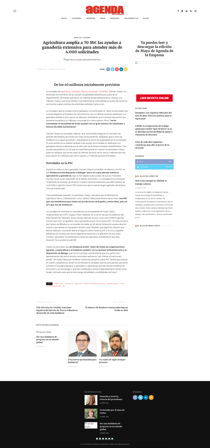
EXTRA (146, 18)
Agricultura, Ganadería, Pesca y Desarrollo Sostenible (84, 91)
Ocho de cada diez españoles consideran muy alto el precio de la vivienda (152, 145)
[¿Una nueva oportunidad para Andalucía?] (82, 343)
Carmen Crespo (112, 283)
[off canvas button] (14, 11)
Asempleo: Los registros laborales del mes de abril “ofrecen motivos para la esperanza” (153, 116)
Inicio (64, 18)
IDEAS (102, 18)
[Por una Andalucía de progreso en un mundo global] (43, 332)
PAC (63, 286)
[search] (195, 11)
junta (122, 283)
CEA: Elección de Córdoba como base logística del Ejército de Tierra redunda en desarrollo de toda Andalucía (57, 310)
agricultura (58, 283)
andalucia (78, 37)
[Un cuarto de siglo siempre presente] (113, 343)
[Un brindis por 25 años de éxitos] (91, 413)
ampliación (69, 283)
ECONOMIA (76, 18)
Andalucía (79, 283)
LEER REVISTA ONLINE (154, 98)
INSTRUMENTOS (131, 18)
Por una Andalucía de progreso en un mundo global (47, 340)
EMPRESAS (90, 18)
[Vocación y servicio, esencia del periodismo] (91, 400)
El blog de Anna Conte (148, 226)
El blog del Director (147, 176)
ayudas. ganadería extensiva (94, 283)
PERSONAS (114, 18)
